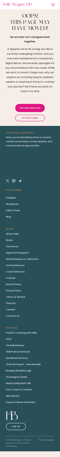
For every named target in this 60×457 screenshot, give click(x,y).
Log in (16, 426)
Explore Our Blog (30, 108)
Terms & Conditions (22, 443)
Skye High (50, 440)
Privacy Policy (11, 446)
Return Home (30, 118)
